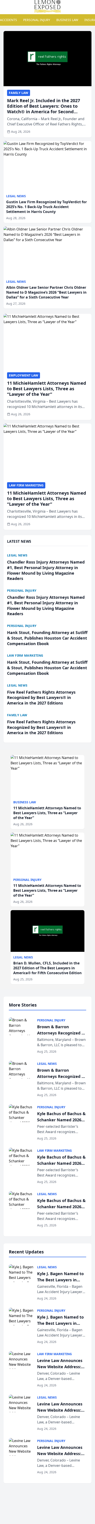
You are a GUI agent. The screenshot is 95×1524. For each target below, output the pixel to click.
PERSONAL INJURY (36, 20)
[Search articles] (6, 6)
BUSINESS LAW (67, 20)
